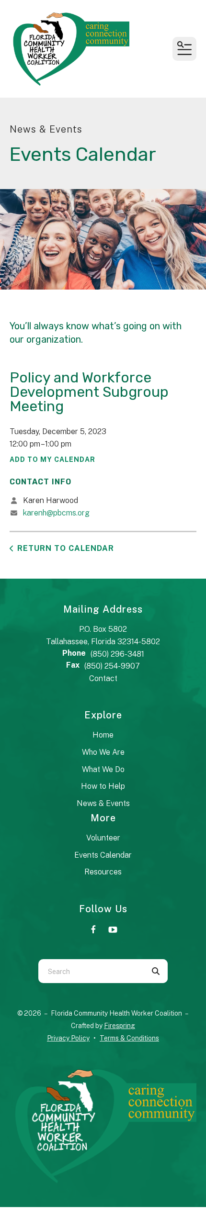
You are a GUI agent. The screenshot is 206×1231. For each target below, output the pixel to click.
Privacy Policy (68, 1038)
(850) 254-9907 (112, 666)
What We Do (103, 769)
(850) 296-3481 (117, 654)
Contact (103, 678)
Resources (103, 871)
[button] (184, 49)
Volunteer (103, 837)
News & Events (103, 803)
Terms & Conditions (129, 1038)
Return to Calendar (65, 548)
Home (103, 734)
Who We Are (103, 752)
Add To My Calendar (52, 459)
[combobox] (91, 971)
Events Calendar (103, 855)
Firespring (119, 1026)
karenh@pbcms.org (56, 512)
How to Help (103, 786)
